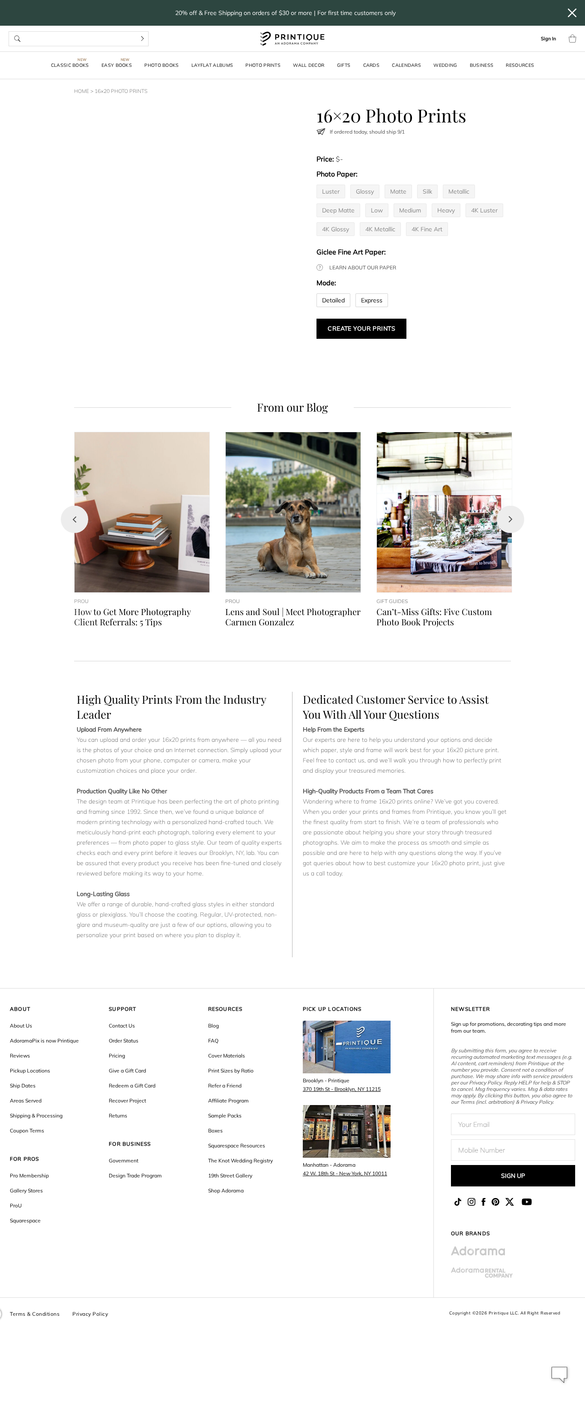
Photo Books (161, 65)
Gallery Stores (26, 1190)
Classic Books (70, 65)
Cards (371, 65)
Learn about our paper (362, 267)
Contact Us (122, 1025)
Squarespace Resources (236, 1145)
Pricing (117, 1055)
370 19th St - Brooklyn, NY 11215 (342, 1089)
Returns (118, 1115)
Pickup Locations (30, 1070)
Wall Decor (308, 65)
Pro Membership (29, 1175)
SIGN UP (513, 1176)
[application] (559, 1375)
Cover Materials (226, 1055)
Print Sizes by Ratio (231, 1070)
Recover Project (127, 1100)
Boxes (215, 1130)
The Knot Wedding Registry (240, 1160)
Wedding (445, 65)
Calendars (406, 65)
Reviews (20, 1055)
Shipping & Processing (36, 1115)
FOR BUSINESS (130, 1144)
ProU (16, 1205)
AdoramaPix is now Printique (44, 1040)
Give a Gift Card (127, 1070)
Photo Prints (263, 65)
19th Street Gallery (230, 1175)
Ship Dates (23, 1085)
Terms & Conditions (35, 1314)
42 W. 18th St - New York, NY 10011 (345, 1173)
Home (81, 91)
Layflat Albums (212, 65)
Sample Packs (225, 1115)
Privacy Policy (90, 1314)
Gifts (344, 65)
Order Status (123, 1040)
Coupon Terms (27, 1130)
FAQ (213, 1040)
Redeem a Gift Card (132, 1085)
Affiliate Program (228, 1100)
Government (123, 1160)
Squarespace (25, 1220)
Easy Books (116, 65)
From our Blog (292, 407)
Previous (74, 519)
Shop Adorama (226, 1190)
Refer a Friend (225, 1085)
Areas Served (26, 1100)
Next (510, 519)
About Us (21, 1025)
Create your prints (361, 328)
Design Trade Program (135, 1175)
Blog (213, 1025)
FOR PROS (24, 1159)
